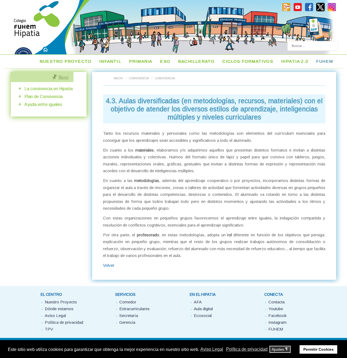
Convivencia (139, 78)
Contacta (276, 302)
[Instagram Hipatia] (331, 10)
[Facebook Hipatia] (309, 10)
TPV (49, 329)
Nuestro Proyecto (65, 61)
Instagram (277, 322)
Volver (108, 265)
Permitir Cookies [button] (318, 349)
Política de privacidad (64, 322)
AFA (198, 302)
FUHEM (324, 61)
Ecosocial (203, 315)
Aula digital (203, 308)
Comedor (127, 302)
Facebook (277, 315)
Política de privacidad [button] (247, 349)
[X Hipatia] (320, 10)
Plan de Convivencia (43, 96)
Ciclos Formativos (247, 61)
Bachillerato (196, 61)
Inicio (118, 78)
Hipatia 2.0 (294, 61)
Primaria (140, 61)
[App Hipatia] (286, 10)
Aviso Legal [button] (211, 349)
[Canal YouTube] (297, 10)
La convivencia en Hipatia (48, 88)
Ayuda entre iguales (43, 104)
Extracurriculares (134, 308)
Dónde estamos (59, 308)
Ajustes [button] (280, 349)
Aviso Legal (55, 315)
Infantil (110, 61)
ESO (165, 61)
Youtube (275, 308)
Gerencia (127, 322)
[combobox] (312, 46)
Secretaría (128, 315)
